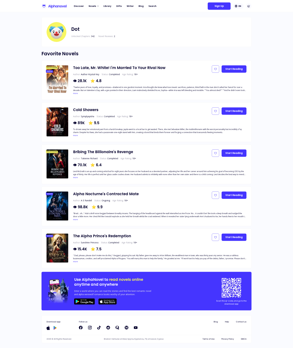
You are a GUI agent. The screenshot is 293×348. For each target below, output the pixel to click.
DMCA (243, 339)
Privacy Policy (227, 339)
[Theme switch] (248, 6)
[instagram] (90, 327)
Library (107, 6)
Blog (141, 6)
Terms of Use (208, 339)
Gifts (119, 6)
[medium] (126, 327)
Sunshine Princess (90, 242)
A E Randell (86, 200)
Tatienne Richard (89, 158)
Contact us (241, 321)
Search (152, 6)
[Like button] (215, 69)
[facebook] (81, 327)
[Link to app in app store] (48, 328)
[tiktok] (99, 327)
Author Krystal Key (90, 74)
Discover (79, 6)
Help (227, 321)
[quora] (117, 327)
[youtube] (135, 327)
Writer (130, 6)
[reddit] (108, 327)
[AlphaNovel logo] (54, 6)
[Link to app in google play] (55, 328)
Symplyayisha (87, 116)
